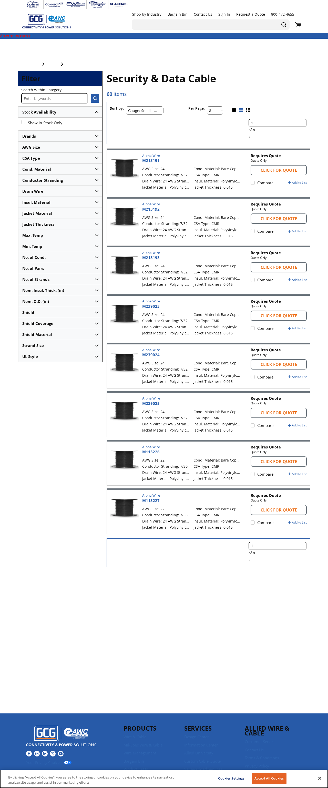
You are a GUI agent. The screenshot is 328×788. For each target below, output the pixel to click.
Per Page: (196, 108)
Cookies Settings (231, 778)
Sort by (116, 108)
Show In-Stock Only (45, 122)
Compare (265, 182)
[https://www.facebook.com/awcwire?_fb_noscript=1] (29, 753)
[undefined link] (33, 4)
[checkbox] (23, 122)
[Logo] (61, 737)
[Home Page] (51, 21)
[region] (164, 779)
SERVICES (198, 728)
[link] (250, 137)
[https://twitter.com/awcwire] (53, 753)
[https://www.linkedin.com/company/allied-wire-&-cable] (45, 753)
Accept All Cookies (269, 778)
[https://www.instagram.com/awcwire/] (37, 753)
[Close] (319, 778)
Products (140, 728)
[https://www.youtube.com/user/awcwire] (61, 753)
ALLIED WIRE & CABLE (267, 730)
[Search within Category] (95, 98)
